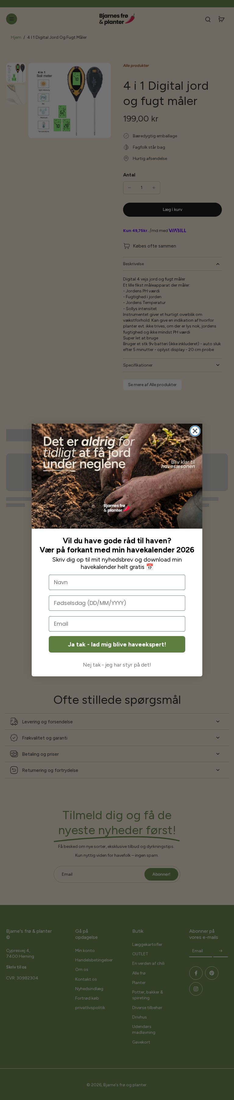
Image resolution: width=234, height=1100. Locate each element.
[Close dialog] (195, 431)
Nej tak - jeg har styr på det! (117, 664)
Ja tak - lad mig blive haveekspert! (117, 644)
